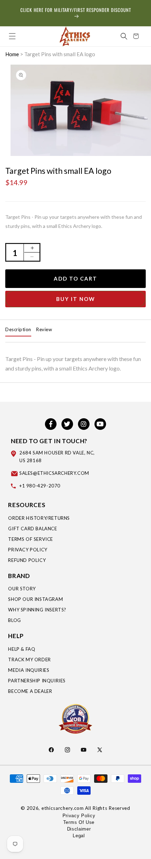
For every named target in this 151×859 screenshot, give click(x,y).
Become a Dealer (30, 691)
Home (12, 54)
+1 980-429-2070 (39, 485)
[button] (12, 36)
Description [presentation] (18, 329)
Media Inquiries (28, 670)
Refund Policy (27, 560)
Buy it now (75, 299)
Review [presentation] (44, 329)
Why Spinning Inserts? (37, 609)
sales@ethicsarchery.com (54, 473)
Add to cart (75, 278)
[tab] (18, 329)
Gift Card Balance (32, 528)
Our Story (21, 588)
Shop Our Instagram (35, 599)
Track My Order (29, 659)
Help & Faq (21, 649)
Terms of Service (30, 539)
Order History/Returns (39, 518)
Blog (14, 620)
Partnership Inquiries (37, 680)
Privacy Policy (27, 549)
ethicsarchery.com (62, 808)
